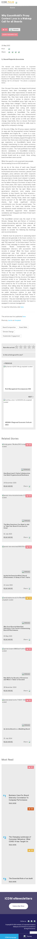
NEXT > (30, 397)
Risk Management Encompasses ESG (18, 389)
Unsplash (18, 320)
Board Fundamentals (10, 34)
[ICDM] (8, 2)
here (22, 307)
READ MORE (8, 486)
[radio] (17, 347)
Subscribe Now (18, 906)
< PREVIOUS (8, 363)
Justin (10, 320)
